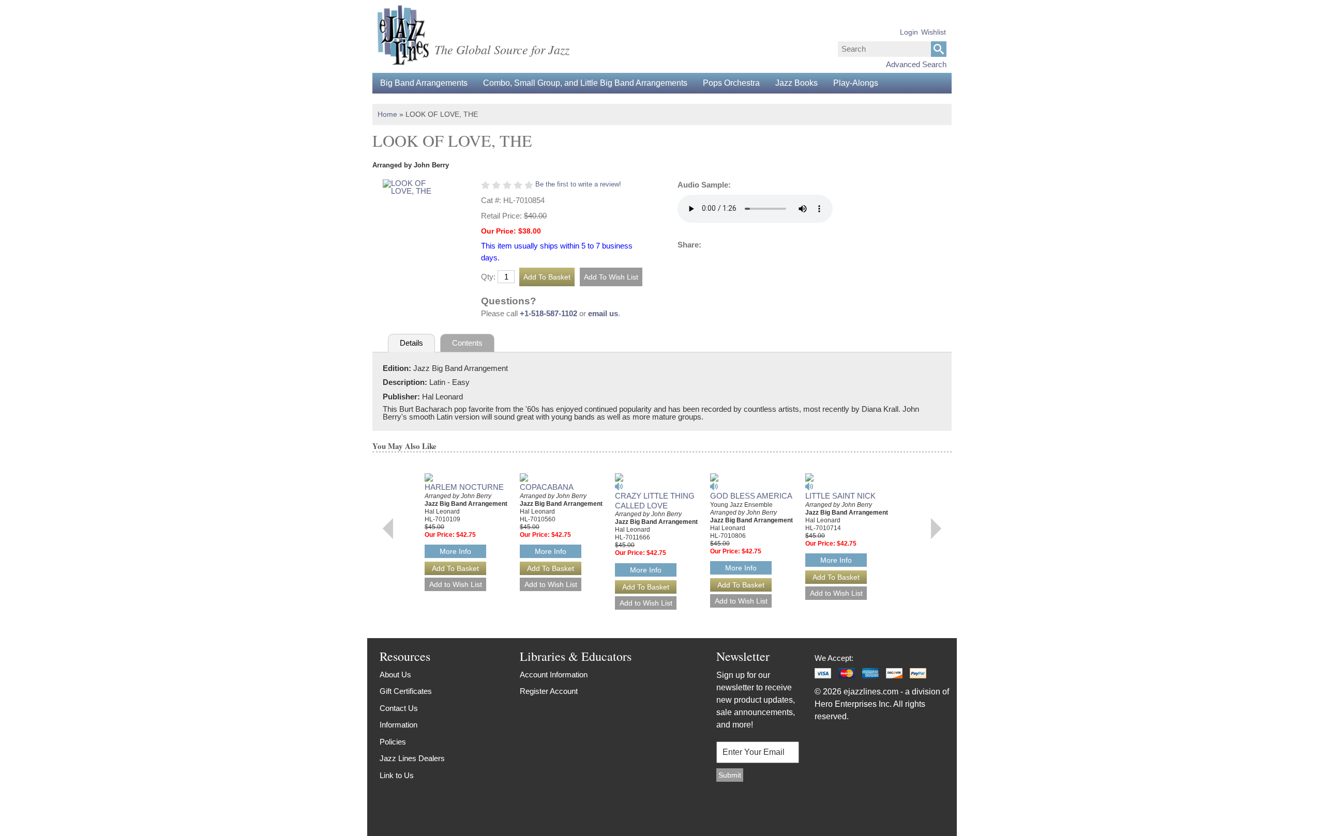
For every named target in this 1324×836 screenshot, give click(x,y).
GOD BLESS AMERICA (751, 495)
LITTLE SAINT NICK (840, 495)
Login (909, 32)
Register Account (549, 691)
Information (398, 724)
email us (603, 313)
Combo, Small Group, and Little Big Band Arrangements (585, 83)
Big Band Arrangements (424, 83)
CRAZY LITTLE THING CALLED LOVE (655, 500)
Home (387, 114)
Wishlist (933, 32)
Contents (467, 342)
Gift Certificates (406, 691)
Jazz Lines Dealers (412, 758)
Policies (393, 741)
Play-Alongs (855, 83)
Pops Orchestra (731, 83)
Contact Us (399, 708)
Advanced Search (916, 64)
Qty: (488, 277)
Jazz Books (796, 83)
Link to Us (397, 775)
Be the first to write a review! (578, 184)
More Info (455, 551)
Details (411, 342)
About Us (395, 674)
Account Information (554, 674)
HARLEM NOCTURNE (464, 487)
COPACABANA (547, 487)
